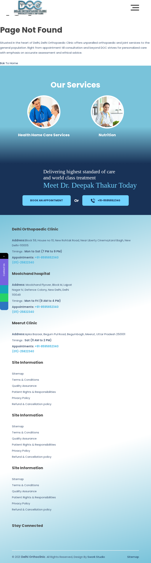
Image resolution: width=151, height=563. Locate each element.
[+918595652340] (4, 297)
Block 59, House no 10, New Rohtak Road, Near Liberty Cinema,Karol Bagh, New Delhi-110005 (71, 242)
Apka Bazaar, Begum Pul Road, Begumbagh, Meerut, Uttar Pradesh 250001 (68, 334)
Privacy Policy (21, 398)
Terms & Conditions (25, 380)
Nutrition (107, 135)
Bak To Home (9, 63)
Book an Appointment (46, 200)
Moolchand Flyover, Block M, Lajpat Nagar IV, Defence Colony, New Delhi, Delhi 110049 (42, 290)
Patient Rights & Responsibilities (34, 392)
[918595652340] (4, 289)
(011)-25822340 (23, 262)
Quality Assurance (24, 386)
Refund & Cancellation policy (31, 404)
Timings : (37, 251)
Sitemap (18, 374)
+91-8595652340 (108, 200)
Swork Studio (96, 557)
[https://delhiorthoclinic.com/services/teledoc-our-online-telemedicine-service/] (4, 306)
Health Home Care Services (44, 135)
